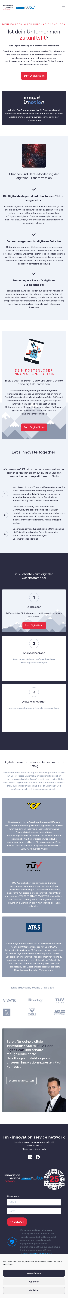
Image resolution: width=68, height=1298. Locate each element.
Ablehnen (34, 1282)
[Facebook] (37, 1157)
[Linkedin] (30, 1157)
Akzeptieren (34, 1273)
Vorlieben (34, 1290)
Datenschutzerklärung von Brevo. (36, 1253)
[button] (63, 7)
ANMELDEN (17, 1221)
